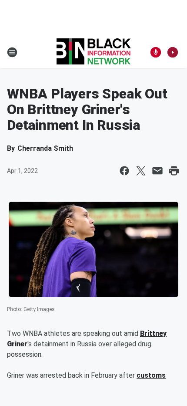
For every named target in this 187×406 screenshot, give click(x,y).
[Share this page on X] (141, 171)
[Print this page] (174, 171)
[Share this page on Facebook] (124, 171)
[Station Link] (94, 52)
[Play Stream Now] (172, 52)
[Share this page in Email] (157, 171)
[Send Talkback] (155, 52)
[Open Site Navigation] (12, 52)
